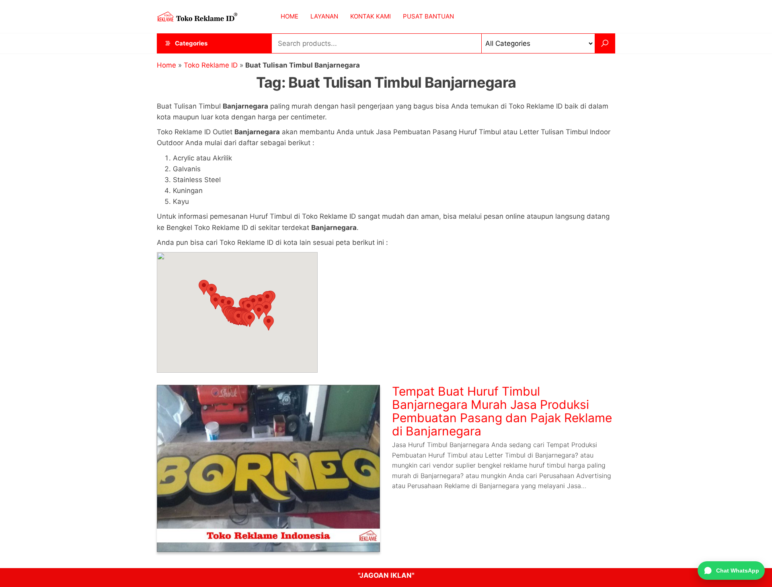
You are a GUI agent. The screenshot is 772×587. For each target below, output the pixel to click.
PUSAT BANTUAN (428, 16)
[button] (204, 287)
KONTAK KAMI (370, 16)
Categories (191, 43)
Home (166, 65)
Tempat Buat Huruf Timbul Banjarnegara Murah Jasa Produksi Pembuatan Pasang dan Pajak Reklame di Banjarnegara (502, 411)
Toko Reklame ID (211, 65)
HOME (289, 16)
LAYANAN (324, 16)
